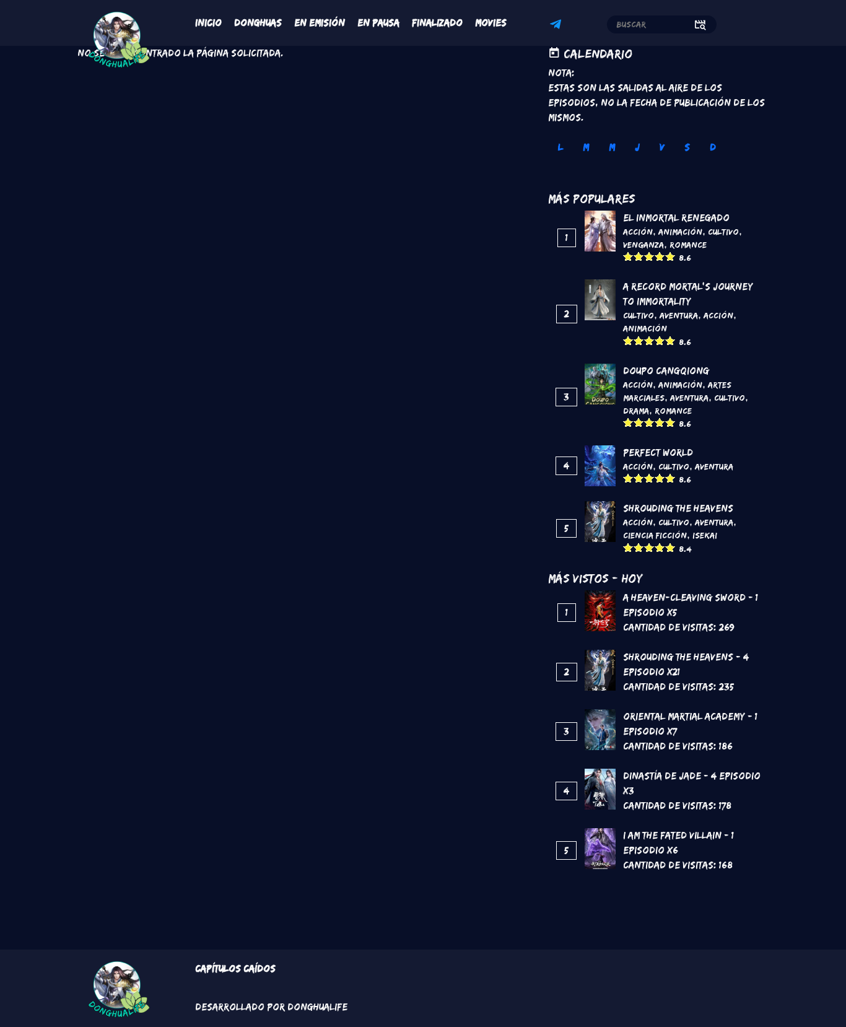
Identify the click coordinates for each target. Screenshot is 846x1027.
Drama (636, 411)
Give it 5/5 (670, 256)
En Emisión (319, 22)
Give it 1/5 (628, 256)
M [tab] (586, 147)
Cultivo (723, 232)
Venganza (643, 245)
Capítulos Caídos (235, 968)
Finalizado (437, 22)
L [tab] (560, 147)
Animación (680, 232)
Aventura (679, 315)
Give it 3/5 (649, 256)
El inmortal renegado (676, 217)
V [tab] (662, 147)
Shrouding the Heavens (678, 508)
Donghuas (258, 22)
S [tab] (687, 147)
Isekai (704, 535)
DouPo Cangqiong (666, 370)
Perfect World (658, 452)
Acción (638, 232)
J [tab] (637, 147)
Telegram (557, 26)
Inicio (208, 22)
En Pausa (378, 22)
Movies (491, 22)
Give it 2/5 (639, 256)
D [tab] (713, 147)
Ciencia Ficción (655, 535)
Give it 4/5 (660, 256)
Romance (688, 245)
